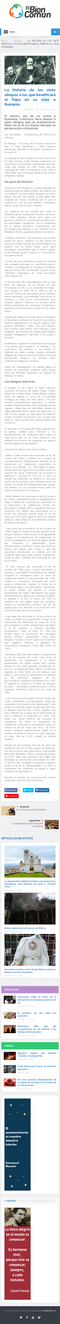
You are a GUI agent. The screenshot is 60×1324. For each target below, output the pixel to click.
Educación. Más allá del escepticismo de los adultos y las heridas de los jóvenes (37, 1029)
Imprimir (30, 109)
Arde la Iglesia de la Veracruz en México (25, 928)
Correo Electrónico (47, 109)
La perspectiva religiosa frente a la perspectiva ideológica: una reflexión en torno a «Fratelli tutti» (30, 884)
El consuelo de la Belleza (31, 809)
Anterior (24, 806)
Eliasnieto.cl (49, 1310)
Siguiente (34, 820)
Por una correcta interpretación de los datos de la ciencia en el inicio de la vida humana (37, 1082)
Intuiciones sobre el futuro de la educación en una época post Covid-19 (37, 1000)
